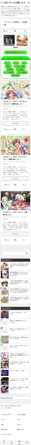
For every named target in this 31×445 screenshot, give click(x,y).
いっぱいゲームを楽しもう (13, 2)
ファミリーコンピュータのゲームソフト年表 (19, 346)
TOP (11, 405)
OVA (2, 424)
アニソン (5, 108)
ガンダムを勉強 (21, 414)
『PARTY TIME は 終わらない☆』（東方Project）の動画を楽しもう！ (19, 299)
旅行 (12, 443)
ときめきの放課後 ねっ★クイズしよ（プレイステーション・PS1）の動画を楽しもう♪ (19, 290)
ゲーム (3, 419)
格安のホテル (20, 429)
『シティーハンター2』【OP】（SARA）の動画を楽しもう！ (19, 379)
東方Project (4, 429)
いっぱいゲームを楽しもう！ (18, 313)
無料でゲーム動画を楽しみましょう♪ (18, 321)
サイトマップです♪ (6, 434)
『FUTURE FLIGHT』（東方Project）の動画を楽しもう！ (19, 363)
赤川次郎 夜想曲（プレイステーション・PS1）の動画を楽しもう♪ (19, 274)
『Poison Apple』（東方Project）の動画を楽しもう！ (19, 265)
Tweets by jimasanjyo (6, 398)
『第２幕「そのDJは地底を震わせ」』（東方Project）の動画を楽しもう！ (19, 355)
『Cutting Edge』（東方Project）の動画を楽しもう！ (19, 388)
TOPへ (27, 442)
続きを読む (15, 123)
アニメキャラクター (6, 414)
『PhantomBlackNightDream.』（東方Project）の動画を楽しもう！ (19, 282)
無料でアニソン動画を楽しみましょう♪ (19, 329)
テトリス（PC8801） (17, 371)
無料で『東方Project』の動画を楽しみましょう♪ (19, 338)
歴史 (19, 443)
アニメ (18, 419)
